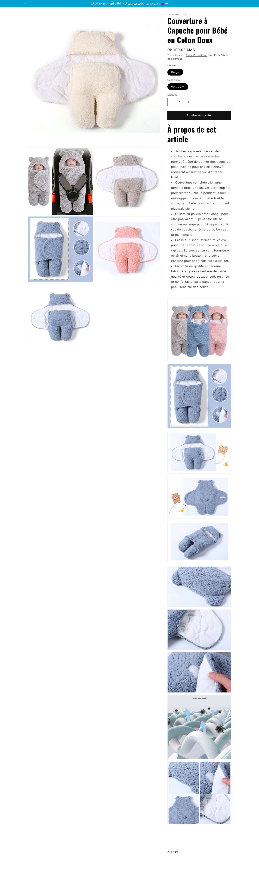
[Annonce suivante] (233, 3)
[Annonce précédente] (25, 3)
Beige (175, 72)
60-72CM (177, 86)
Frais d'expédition (196, 55)
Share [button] (174, 851)
